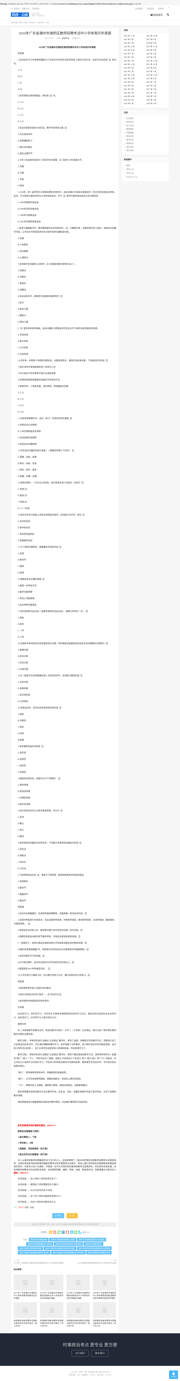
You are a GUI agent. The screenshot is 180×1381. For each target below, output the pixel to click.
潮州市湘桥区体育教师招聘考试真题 (60, 1248)
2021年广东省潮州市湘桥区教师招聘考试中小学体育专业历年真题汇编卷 (51, 1295)
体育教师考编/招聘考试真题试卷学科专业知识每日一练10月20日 (78, 1323)
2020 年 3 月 (151, 103)
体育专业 (41, 23)
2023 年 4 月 (151, 54)
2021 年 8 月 (129, 82)
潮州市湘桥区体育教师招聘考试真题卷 (94, 1248)
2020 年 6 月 (129, 100)
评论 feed (130, 173)
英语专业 (130, 143)
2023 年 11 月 (151, 47)
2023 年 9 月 (151, 50)
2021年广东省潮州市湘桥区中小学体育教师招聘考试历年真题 (25, 1295)
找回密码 (35, 9)
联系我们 (100, 1353)
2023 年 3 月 (129, 57)
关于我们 (80, 1353)
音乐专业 (130, 150)
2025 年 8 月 (151, 39)
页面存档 (150, 9)
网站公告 (130, 136)
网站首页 (158, 15)
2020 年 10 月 (129, 96)
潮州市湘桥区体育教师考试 (99, 1253)
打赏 (73, 1216)
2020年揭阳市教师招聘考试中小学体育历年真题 (96, 1263)
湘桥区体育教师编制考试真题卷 (68, 1244)
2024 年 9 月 (151, 43)
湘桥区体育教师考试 (93, 1244)
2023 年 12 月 (129, 47)
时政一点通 (20, 15)
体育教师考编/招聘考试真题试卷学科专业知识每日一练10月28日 (51, 1323)
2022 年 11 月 (129, 64)
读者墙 (160, 9)
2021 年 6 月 (129, 86)
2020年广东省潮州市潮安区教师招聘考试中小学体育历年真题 (39, 1263)
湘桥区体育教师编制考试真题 (40, 1244)
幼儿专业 (130, 126)
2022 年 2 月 (129, 71)
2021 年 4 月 (129, 89)
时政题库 (130, 133)
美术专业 (130, 140)
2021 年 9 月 (151, 79)
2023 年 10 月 (129, 50)
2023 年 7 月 (129, 54)
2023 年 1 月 (129, 61)
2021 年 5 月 (151, 86)
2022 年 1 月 (151, 71)
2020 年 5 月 (151, 100)
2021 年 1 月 (151, 93)
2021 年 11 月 (151, 75)
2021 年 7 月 (151, 82)
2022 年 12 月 (151, 61)
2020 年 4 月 (129, 103)
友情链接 (139, 9)
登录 (128, 165)
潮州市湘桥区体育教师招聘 (30, 1248)
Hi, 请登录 (15, 9)
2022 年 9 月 (129, 68)
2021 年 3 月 (151, 89)
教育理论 (130, 129)
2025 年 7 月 (129, 43)
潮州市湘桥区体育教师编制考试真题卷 (68, 1253)
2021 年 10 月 (129, 79)
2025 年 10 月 (151, 36)
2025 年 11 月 (129, 36)
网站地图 (91, 1372)
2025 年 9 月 (129, 39)
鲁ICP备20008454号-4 (103, 1372)
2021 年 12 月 (129, 75)
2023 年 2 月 (151, 57)
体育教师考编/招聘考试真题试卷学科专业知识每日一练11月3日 (25, 1323)
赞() (59, 1216)
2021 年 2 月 (129, 93)
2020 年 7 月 (151, 96)
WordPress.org (131, 177)
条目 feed (130, 169)
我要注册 (25, 9)
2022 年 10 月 (151, 64)
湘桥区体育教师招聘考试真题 (63, 1240)
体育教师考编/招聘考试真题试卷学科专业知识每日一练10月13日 (104, 1323)
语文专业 (130, 147)
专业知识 (32, 23)
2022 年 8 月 (151, 68)
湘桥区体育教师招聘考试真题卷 (91, 1240)
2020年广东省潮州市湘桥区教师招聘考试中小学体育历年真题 (65, 33)
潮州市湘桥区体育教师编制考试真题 (34, 1253)
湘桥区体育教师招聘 (38, 1240)
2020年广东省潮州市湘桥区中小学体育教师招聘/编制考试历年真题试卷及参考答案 (104, 1295)
